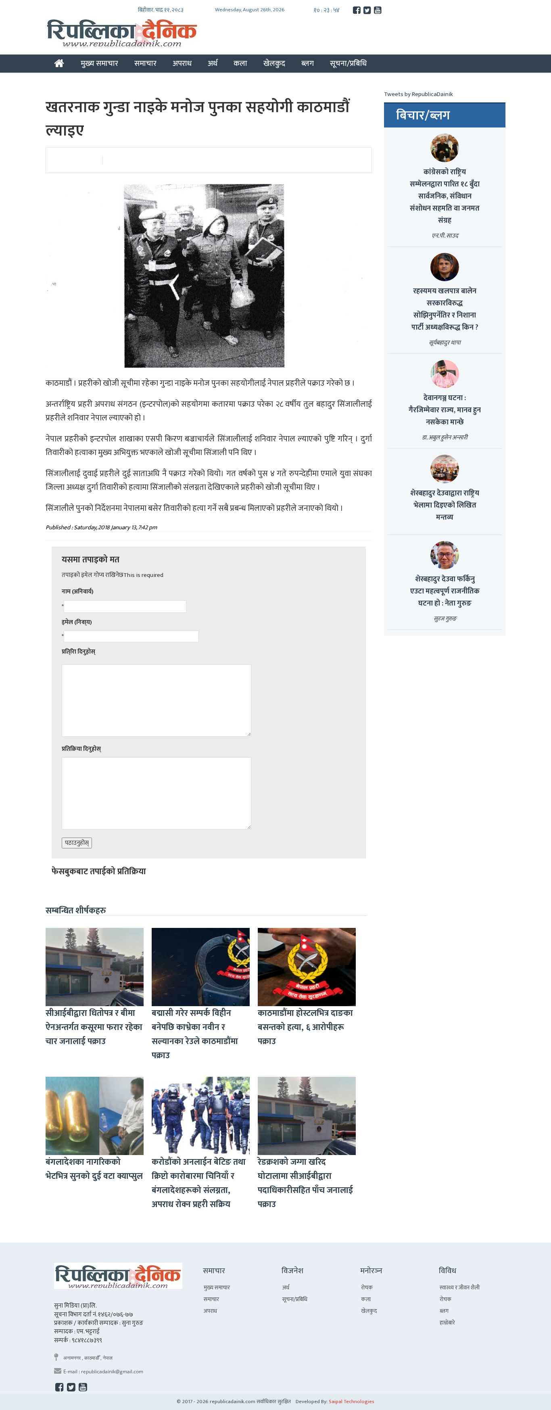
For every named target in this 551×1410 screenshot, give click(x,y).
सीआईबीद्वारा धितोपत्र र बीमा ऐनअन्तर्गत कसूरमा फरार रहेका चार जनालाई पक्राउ (94, 1027)
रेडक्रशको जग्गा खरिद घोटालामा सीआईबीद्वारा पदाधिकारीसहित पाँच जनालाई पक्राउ (305, 1183)
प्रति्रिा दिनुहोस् (78, 652)
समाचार (145, 63)
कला (240, 63)
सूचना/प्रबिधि (348, 63)
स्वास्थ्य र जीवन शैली (460, 1287)
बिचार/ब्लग (423, 115)
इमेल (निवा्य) (77, 622)
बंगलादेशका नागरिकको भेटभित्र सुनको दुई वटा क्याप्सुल (94, 1169)
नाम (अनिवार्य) (78, 591)
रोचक (367, 1287)
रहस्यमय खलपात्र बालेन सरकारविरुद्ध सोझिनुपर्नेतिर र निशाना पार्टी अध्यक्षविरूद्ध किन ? (444, 309)
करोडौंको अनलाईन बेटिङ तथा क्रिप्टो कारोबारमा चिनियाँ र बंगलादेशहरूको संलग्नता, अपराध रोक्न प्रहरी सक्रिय (199, 1183)
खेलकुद (274, 63)
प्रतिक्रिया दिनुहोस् (81, 749)
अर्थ (212, 63)
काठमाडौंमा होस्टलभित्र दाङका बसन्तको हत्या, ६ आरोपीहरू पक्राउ (305, 1027)
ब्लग (307, 63)
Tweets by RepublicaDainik (418, 94)
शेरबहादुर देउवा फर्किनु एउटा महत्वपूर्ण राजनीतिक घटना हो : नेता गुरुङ (445, 591)
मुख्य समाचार (99, 63)
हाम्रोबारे (447, 1322)
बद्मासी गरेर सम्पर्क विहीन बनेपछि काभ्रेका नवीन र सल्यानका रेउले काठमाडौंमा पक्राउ (195, 1034)
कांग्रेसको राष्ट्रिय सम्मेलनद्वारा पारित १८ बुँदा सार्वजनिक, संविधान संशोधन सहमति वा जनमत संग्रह (445, 196)
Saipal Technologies (351, 1401)
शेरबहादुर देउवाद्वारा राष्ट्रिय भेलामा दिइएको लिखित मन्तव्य (444, 505)
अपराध (182, 63)
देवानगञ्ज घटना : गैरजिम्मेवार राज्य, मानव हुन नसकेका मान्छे (445, 410)
